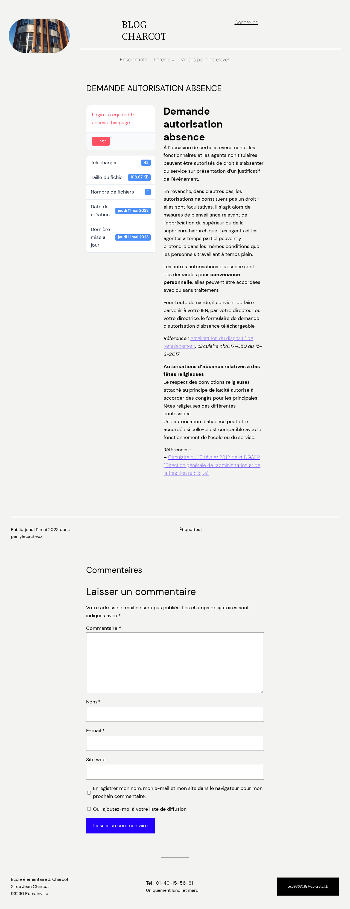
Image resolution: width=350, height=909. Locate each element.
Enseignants (133, 59)
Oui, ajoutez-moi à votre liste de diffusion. (140, 809)
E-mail (95, 730)
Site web (96, 759)
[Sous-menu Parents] (173, 60)
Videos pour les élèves (205, 59)
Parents (162, 59)
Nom (93, 702)
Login (102, 141)
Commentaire (103, 628)
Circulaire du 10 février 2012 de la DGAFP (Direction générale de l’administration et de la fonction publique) (212, 465)
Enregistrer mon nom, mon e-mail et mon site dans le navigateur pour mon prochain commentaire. (177, 792)
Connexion (246, 22)
